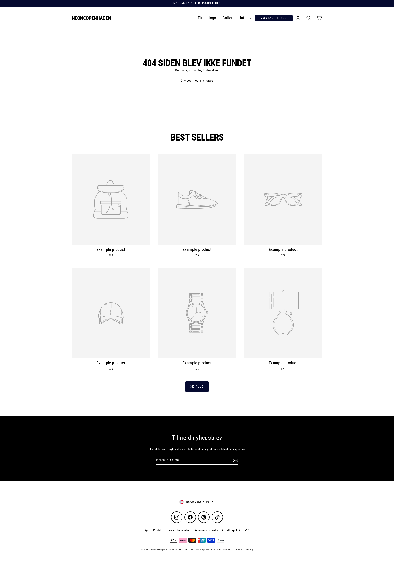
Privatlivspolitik (231, 530)
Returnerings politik (206, 530)
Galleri (228, 18)
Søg (147, 530)
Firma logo (207, 18)
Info (244, 18)
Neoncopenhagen (91, 18)
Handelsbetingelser (178, 530)
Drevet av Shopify (244, 549)
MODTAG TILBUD (273, 17)
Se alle (197, 386)
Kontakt (158, 530)
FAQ (247, 530)
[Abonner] (234, 460)
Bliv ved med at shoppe (197, 80)
